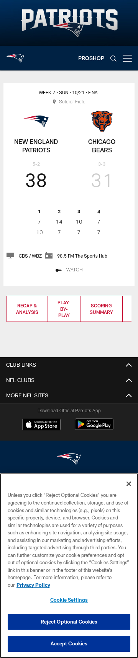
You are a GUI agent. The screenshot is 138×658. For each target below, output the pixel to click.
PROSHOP (91, 58)
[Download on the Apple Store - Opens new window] (41, 425)
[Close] (128, 483)
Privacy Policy (33, 585)
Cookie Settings (69, 600)
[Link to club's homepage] (15, 55)
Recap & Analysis (27, 309)
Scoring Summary (101, 309)
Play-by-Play (64, 309)
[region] (69, 565)
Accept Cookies (69, 643)
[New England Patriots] (69, 460)
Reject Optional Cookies (69, 622)
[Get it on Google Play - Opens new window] (94, 428)
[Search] (113, 58)
